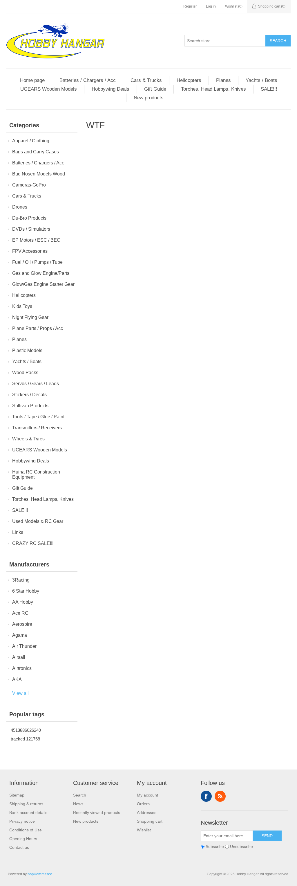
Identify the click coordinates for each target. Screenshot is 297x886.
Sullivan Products (30, 405)
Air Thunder (24, 646)
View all (20, 693)
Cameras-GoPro (29, 184)
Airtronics (22, 668)
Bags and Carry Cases (35, 151)
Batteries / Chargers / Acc (87, 80)
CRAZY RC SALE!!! (32, 543)
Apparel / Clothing (30, 140)
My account (147, 795)
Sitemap (16, 795)
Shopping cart (149, 821)
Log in (211, 6)
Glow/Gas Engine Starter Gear (43, 284)
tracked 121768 (25, 738)
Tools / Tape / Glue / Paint (38, 416)
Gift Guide (155, 89)
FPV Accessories (30, 251)
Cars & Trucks (146, 80)
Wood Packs (25, 372)
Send (267, 835)
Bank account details (28, 812)
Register (190, 6)
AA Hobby (22, 602)
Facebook (206, 796)
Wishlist (144, 830)
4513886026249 (26, 730)
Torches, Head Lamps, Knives (213, 89)
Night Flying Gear (30, 317)
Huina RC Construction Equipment (36, 474)
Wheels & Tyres (28, 438)
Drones (19, 207)
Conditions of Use (25, 830)
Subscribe (215, 846)
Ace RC (20, 613)
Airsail (18, 657)
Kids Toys (22, 306)
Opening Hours (23, 838)
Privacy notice (22, 821)
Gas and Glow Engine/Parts (40, 273)
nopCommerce (40, 874)
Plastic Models (27, 350)
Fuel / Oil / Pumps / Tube (37, 262)
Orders (143, 803)
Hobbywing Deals (110, 89)
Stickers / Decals (29, 394)
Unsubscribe (241, 846)
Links (17, 532)
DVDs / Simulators (31, 229)
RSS (220, 796)
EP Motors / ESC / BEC (36, 240)
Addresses (146, 812)
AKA (17, 679)
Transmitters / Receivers (37, 427)
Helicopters (189, 80)
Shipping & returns (26, 803)
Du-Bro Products (29, 218)
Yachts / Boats (261, 80)
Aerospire (22, 624)
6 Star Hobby (25, 591)
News (78, 803)
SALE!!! (269, 89)
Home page (32, 80)
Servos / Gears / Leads (35, 383)
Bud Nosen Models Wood (38, 173)
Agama (19, 635)
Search (278, 40)
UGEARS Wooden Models (48, 89)
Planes (223, 80)
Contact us (19, 847)
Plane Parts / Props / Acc (37, 328)
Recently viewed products (96, 812)
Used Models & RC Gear (37, 521)
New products (149, 98)
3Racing (21, 579)
